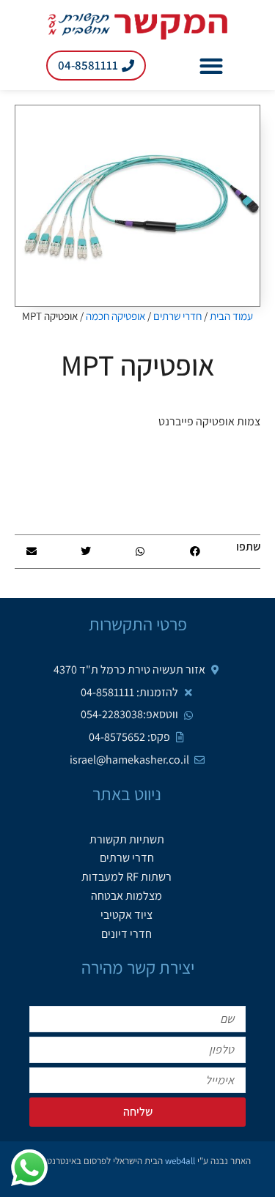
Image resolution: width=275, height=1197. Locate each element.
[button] (211, 65)
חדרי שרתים (177, 316)
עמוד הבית (231, 316)
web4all (180, 1161)
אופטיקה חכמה (115, 316)
